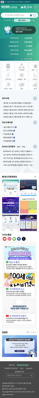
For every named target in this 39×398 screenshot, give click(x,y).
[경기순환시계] (28, 205)
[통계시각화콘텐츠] (35, 177)
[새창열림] (22, 7)
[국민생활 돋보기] (28, 223)
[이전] (31, 332)
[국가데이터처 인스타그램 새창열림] (9, 239)
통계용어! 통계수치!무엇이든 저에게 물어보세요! (24, 30)
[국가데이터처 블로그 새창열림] (14, 239)
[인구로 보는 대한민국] (10, 223)
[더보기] (35, 98)
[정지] (33, 332)
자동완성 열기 (31, 15)
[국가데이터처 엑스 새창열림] (24, 239)
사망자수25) (14, 50)
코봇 (7, 30)
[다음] (36, 332)
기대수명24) (14, 54)
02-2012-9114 (11, 389)
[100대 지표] (10, 188)
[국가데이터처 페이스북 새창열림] (19, 239)
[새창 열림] (19, 258)
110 (24, 389)
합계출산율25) (14, 46)
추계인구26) (14, 38)
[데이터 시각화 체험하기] (28, 188)
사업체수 (22, 20)
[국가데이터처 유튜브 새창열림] (4, 239)
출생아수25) (14, 42)
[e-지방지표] (10, 205)
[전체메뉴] (35, 7)
